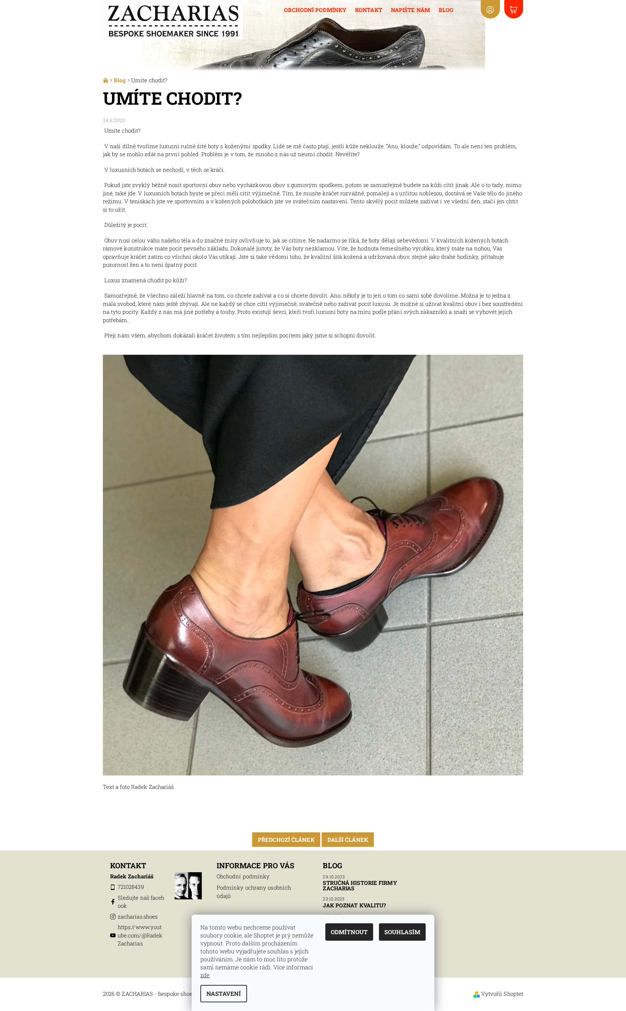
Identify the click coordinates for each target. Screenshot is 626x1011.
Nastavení (223, 993)
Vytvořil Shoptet (502, 993)
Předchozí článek (286, 839)
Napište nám (410, 9)
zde (204, 975)
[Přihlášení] (490, 9)
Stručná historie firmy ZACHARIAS (360, 885)
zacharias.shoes (138, 916)
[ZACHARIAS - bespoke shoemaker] (173, 18)
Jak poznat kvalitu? (354, 905)
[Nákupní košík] (513, 9)
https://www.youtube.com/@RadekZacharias (140, 935)
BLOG (332, 865)
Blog (446, 9)
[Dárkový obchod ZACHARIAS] (106, 80)
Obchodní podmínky (315, 9)
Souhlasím (402, 932)
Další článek (347, 839)
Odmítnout (349, 932)
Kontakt (368, 9)
